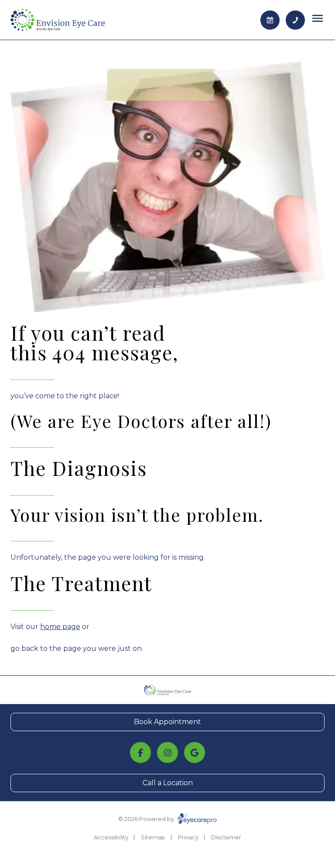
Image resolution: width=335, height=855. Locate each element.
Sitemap (153, 837)
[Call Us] (295, 20)
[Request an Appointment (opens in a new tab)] (270, 20)
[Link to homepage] (57, 20)
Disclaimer (226, 837)
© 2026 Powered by (146, 818)
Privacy (188, 837)
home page (60, 626)
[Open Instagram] (167, 752)
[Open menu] (318, 18)
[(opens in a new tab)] (140, 752)
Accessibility (111, 837)
